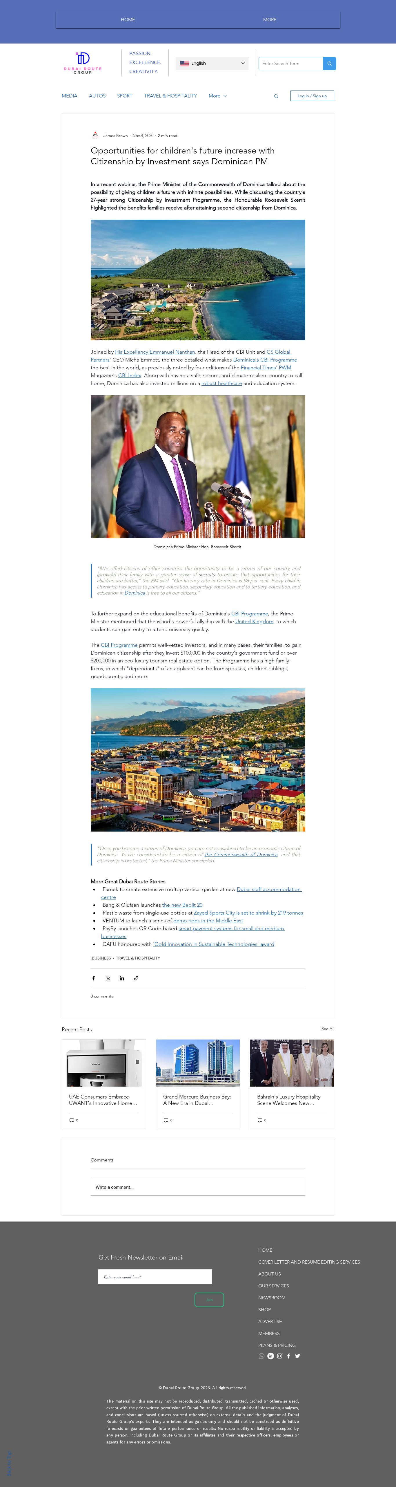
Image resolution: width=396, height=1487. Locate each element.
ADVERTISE (270, 1321)
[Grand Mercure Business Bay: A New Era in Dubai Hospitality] (198, 1063)
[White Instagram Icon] (279, 1356)
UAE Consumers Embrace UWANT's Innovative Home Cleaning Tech (100, 1100)
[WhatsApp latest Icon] (261, 1356)
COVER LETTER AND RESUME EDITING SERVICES (290, 1262)
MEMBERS (269, 1333)
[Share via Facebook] (93, 978)
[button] (276, 95)
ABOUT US (269, 1274)
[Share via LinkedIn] (122, 978)
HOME (265, 1250)
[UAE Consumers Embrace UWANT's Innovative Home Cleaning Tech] (104, 1063)
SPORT (124, 96)
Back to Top (9, 1464)
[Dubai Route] (288, 1356)
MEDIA (69, 96)
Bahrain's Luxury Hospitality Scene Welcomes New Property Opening (288, 1100)
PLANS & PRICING (277, 1345)
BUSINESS (101, 958)
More (214, 96)
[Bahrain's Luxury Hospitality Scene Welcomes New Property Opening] (292, 1063)
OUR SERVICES (273, 1286)
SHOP (264, 1309)
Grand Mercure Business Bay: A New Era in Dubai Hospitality (197, 1100)
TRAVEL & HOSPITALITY (170, 96)
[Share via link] (136, 978)
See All (327, 1028)
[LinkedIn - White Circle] (270, 1356)
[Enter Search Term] (329, 63)
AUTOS (97, 96)
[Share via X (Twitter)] (107, 978)
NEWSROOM (272, 1297)
